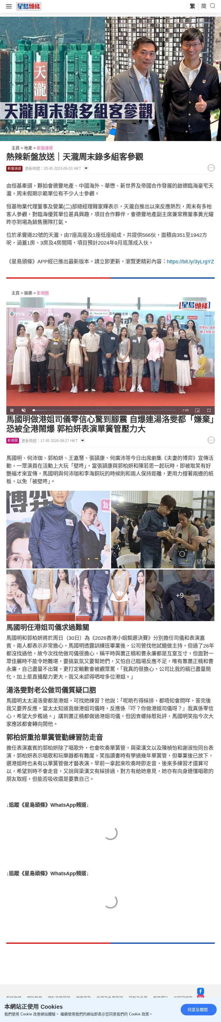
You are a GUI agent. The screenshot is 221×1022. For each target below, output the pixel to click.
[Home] (29, 6)
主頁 (16, 148)
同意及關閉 (198, 1009)
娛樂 (28, 293)
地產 (28, 148)
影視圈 (43, 293)
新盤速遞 (45, 148)
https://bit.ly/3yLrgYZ (190, 261)
